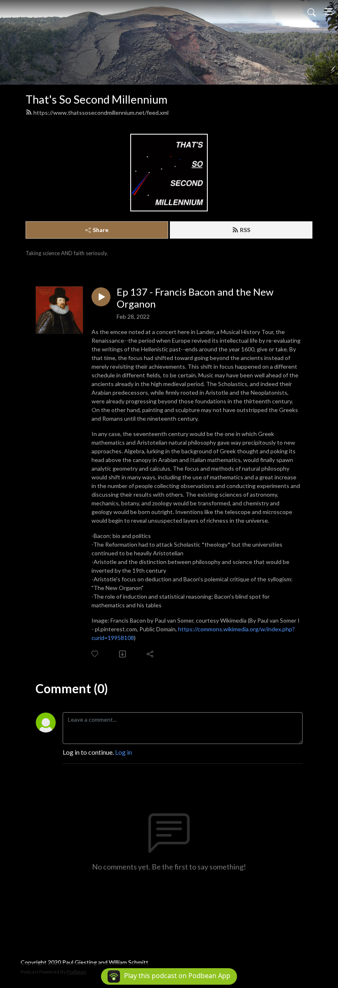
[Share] (150, 654)
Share (100, 229)
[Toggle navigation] (328, 11)
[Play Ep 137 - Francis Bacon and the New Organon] (101, 296)
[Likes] (95, 653)
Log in (123, 752)
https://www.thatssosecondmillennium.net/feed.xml (101, 112)
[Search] (311, 11)
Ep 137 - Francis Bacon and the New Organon (195, 298)
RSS (245, 229)
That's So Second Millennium (96, 99)
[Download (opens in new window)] (123, 654)
